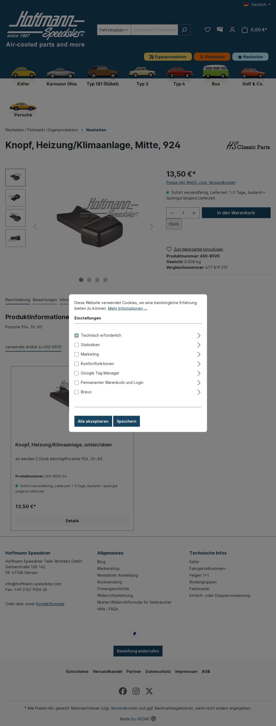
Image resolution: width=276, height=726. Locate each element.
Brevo (86, 391)
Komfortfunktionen (97, 363)
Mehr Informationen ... (127, 308)
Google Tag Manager (100, 372)
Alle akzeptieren (93, 421)
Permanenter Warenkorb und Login (112, 382)
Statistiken (90, 344)
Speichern (126, 421)
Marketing (90, 354)
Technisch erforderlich (101, 335)
